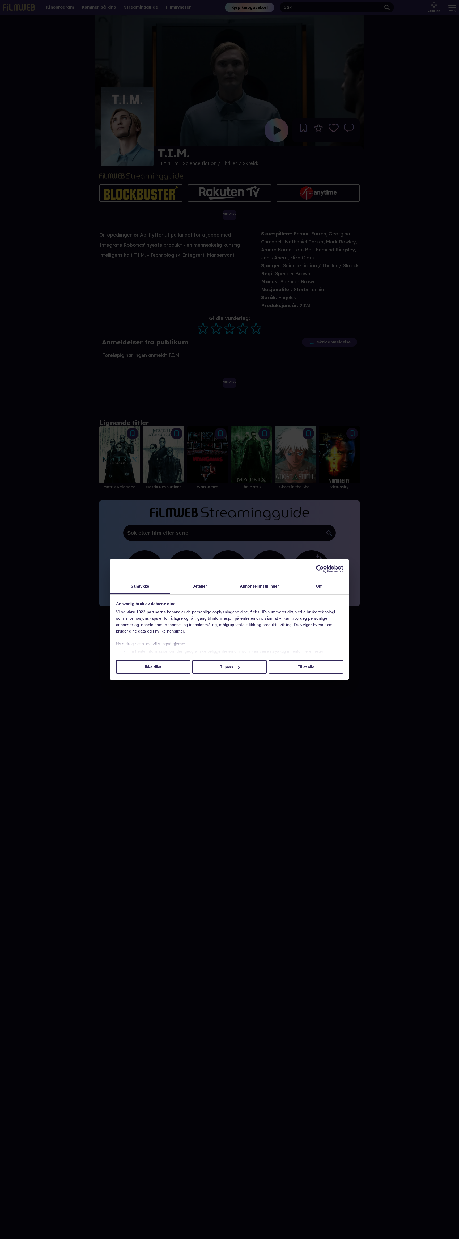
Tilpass (226, 667)
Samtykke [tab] (140, 586)
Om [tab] (319, 586)
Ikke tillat (153, 667)
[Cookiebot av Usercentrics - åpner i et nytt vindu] (320, 569)
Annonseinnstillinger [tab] (259, 586)
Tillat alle (306, 667)
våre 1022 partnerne (146, 612)
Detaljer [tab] (199, 586)
